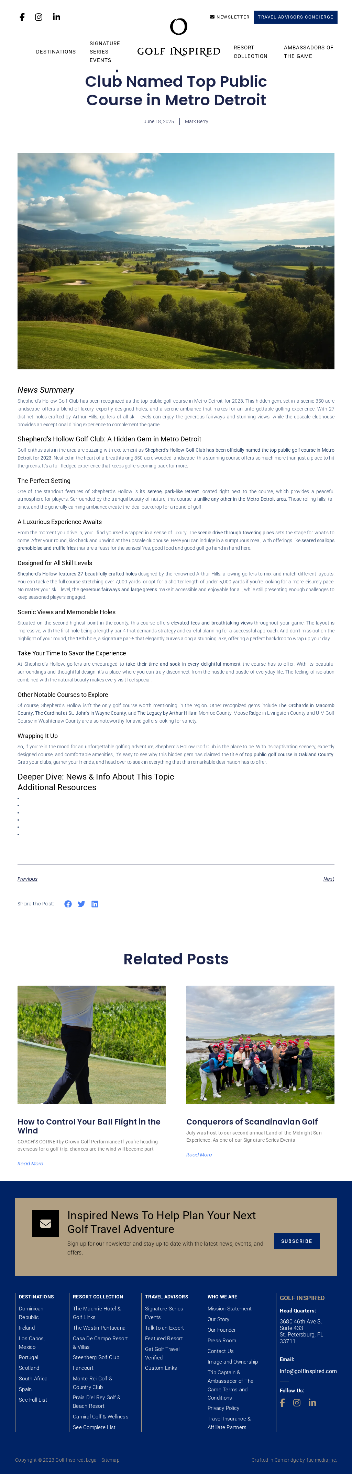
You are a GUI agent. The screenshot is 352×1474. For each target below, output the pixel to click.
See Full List (33, 1400)
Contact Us (221, 1351)
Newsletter (233, 17)
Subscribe (296, 1241)
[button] (68, 904)
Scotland (29, 1368)
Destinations (56, 52)
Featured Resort (164, 1338)
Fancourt (83, 1368)
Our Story (218, 1319)
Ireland (27, 1328)
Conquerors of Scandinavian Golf (252, 1122)
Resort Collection (251, 52)
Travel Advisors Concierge (295, 17)
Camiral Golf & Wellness (101, 1417)
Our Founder (222, 1330)
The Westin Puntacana (99, 1328)
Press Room (222, 1341)
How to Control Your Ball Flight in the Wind (89, 1126)
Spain (25, 1389)
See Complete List (94, 1427)
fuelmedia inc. (322, 1460)
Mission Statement (230, 1309)
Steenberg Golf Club (96, 1357)
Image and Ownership (233, 1362)
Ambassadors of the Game (308, 52)
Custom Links (161, 1368)
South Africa (33, 1379)
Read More (30, 1163)
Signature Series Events (105, 51)
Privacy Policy (224, 1408)
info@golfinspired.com (308, 1371)
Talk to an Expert (164, 1328)
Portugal (28, 1357)
